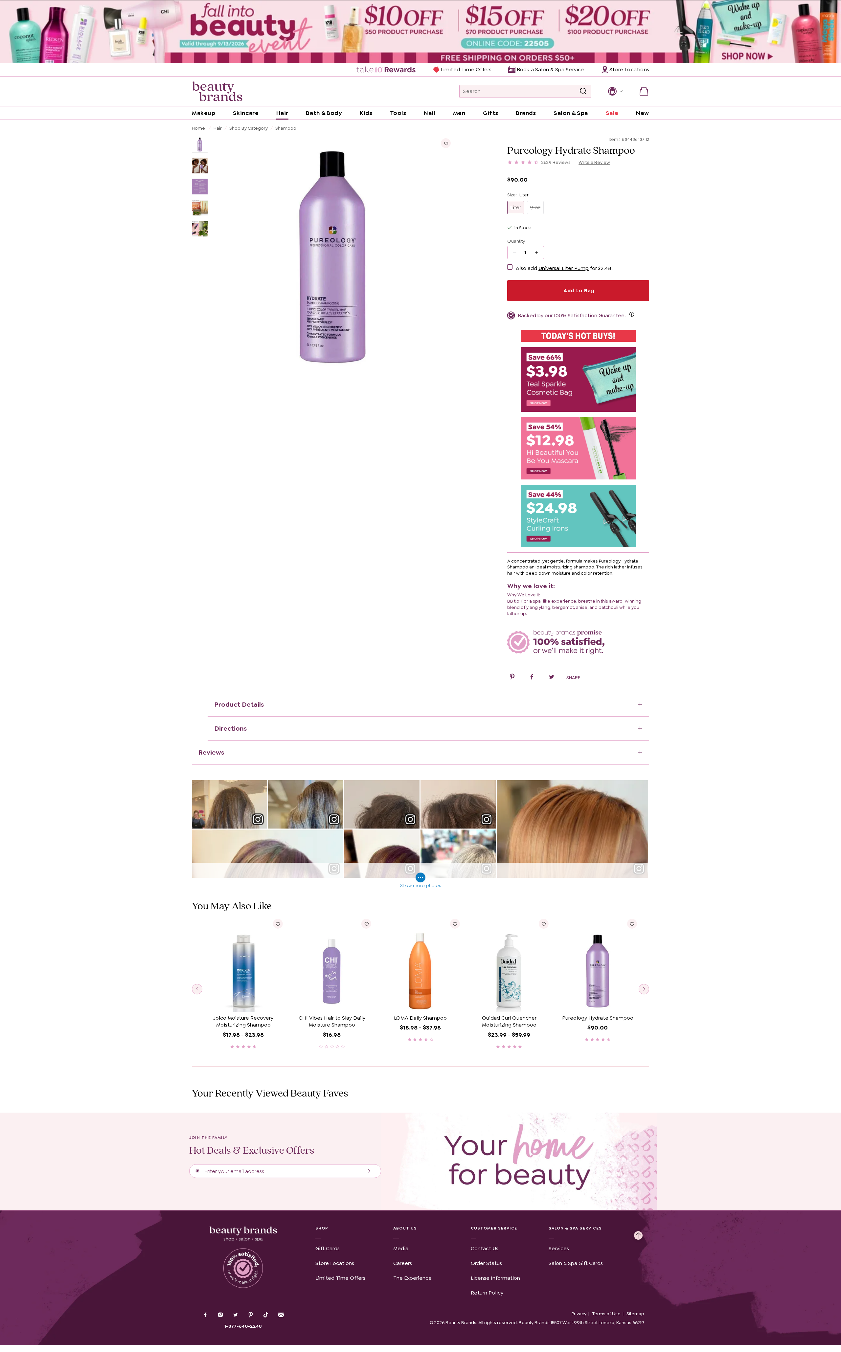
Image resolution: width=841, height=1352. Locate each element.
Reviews (211, 752)
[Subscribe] (368, 1171)
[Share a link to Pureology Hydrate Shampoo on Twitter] (552, 677)
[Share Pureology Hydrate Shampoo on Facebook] (532, 677)
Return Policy (487, 1292)
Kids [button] (366, 113)
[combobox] (525, 91)
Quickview (243, 1001)
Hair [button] (282, 113)
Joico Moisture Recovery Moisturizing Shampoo (243, 1021)
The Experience (412, 1277)
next (644, 989)
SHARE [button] (573, 677)
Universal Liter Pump (563, 268)
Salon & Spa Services (575, 1228)
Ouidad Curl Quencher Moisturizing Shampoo (509, 1021)
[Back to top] (638, 1234)
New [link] (642, 113)
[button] (615, 91)
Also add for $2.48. (564, 268)
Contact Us (484, 1248)
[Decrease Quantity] (539, 252)
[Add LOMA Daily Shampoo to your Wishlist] (455, 924)
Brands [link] (526, 113)
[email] (281, 1315)
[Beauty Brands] (217, 91)
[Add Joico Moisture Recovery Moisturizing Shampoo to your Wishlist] (278, 924)
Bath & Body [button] (324, 113)
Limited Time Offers (466, 69)
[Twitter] (235, 1315)
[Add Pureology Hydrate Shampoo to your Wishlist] (446, 143)
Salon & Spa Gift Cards (576, 1263)
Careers (402, 1263)
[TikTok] (265, 1315)
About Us (405, 1228)
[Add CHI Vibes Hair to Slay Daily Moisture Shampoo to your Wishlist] (366, 924)
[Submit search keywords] (583, 91)
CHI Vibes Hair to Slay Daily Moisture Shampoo (332, 1021)
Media (400, 1248)
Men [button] (459, 113)
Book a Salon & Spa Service (550, 69)
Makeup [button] (203, 113)
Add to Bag (578, 290)
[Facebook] (205, 1315)
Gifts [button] (490, 113)
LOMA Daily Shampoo (420, 1017)
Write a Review (594, 162)
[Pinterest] (250, 1315)
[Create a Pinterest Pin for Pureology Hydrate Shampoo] (512, 677)
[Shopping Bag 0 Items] (644, 91)
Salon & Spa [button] (571, 113)
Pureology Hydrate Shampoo (597, 1017)
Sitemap (635, 1314)
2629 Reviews (556, 162)
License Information (495, 1277)
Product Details (239, 704)
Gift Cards (327, 1248)
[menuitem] (386, 69)
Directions (230, 728)
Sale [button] (612, 113)
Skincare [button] (246, 113)
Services (559, 1248)
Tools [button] (398, 113)
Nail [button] (429, 113)
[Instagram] (220, 1315)
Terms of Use (606, 1314)
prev (197, 989)
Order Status (486, 1263)
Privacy (579, 1314)
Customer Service (494, 1228)
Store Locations (334, 1263)
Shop (321, 1228)
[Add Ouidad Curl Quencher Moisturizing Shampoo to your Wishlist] (543, 924)
